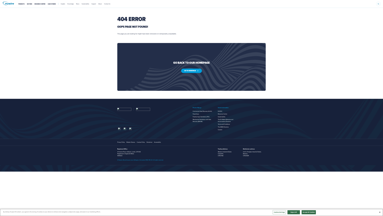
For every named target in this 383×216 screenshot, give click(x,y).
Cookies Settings (279, 212)
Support (94, 4)
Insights (63, 4)
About (100, 4)
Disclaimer (149, 142)
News (77, 4)
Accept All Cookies (309, 212)
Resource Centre (222, 114)
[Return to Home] (124, 109)
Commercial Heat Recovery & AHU (202, 111)
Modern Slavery (130, 142)
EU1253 (220, 111)
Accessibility (157, 142)
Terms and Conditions (224, 124)
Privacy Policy (121, 142)
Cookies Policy (141, 142)
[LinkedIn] (119, 129)
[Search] (378, 4)
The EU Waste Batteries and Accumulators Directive (225, 120)
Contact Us (107, 4)
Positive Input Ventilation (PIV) (201, 117)
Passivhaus (196, 114)
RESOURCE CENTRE (40, 4)
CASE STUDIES (52, 4)
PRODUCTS (21, 4)
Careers (220, 129)
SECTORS (29, 4)
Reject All (294, 212)
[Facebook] (130, 129)
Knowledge (70, 4)
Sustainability (85, 4)
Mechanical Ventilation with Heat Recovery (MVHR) (202, 120)
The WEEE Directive (223, 127)
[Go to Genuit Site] (143, 109)
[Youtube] (125, 129)
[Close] (380, 212)
